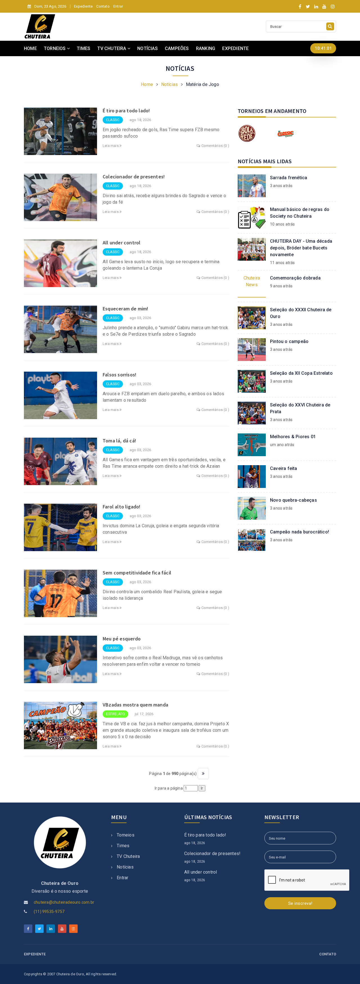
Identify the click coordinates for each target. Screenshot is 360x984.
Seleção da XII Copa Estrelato (301, 373)
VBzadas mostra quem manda (135, 704)
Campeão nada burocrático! (299, 532)
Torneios (125, 835)
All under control (121, 242)
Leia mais (111, 146)
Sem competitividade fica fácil (137, 572)
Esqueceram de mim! (125, 308)
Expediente (83, 6)
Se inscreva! (300, 903)
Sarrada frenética (288, 177)
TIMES (83, 48)
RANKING (205, 48)
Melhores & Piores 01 (293, 436)
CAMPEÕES (177, 48)
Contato (102, 6)
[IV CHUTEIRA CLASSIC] (285, 133)
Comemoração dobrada (295, 278)
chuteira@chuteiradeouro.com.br (64, 902)
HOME (30, 48)
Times (123, 845)
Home (147, 84)
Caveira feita (283, 468)
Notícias (169, 84)
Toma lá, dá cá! (119, 440)
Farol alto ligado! (122, 506)
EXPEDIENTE (235, 48)
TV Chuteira (128, 856)
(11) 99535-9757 (49, 911)
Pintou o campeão (289, 341)
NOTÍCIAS (147, 48)
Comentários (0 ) (215, 146)
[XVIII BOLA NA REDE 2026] (247, 133)
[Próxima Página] (203, 773)
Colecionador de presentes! (134, 176)
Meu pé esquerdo (122, 638)
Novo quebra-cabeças (293, 500)
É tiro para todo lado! (126, 110)
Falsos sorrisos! (119, 374)
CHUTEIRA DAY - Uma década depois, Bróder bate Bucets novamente (301, 247)
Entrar (118, 6)
